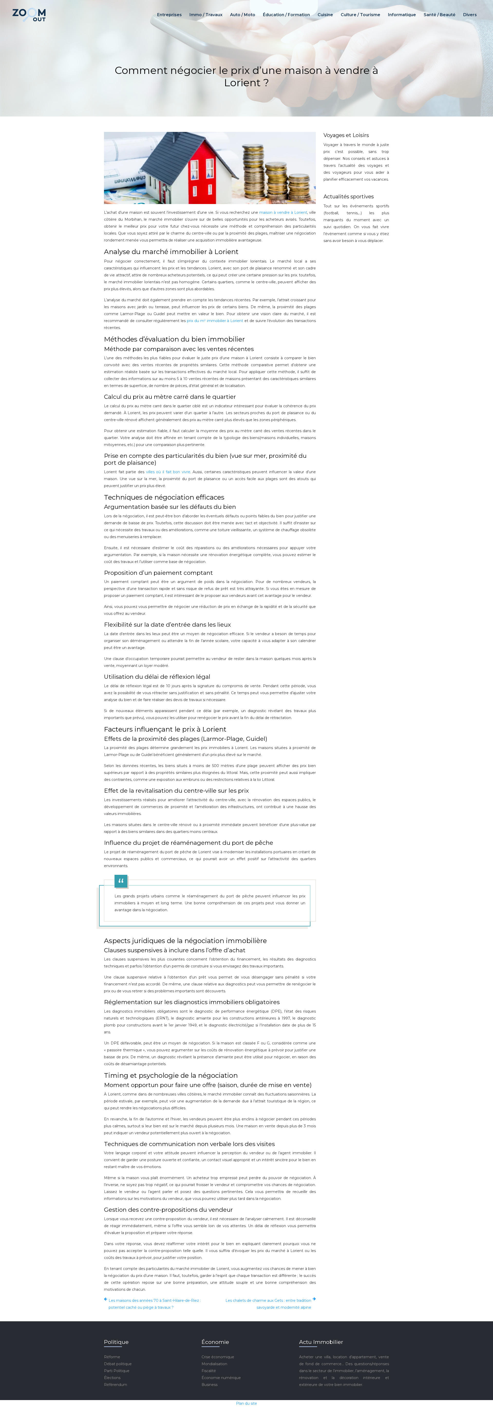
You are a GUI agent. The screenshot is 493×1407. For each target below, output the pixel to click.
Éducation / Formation (286, 14)
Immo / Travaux (205, 14)
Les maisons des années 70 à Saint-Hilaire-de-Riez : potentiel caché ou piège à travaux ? (155, 1304)
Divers (470, 14)
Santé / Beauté (440, 14)
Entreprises (169, 14)
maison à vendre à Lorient (283, 212)
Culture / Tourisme (360, 14)
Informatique (402, 14)
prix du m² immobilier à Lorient (215, 320)
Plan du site (246, 1403)
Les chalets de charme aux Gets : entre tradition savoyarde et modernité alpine (268, 1304)
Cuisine (325, 14)
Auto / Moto (242, 14)
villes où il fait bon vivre (168, 472)
